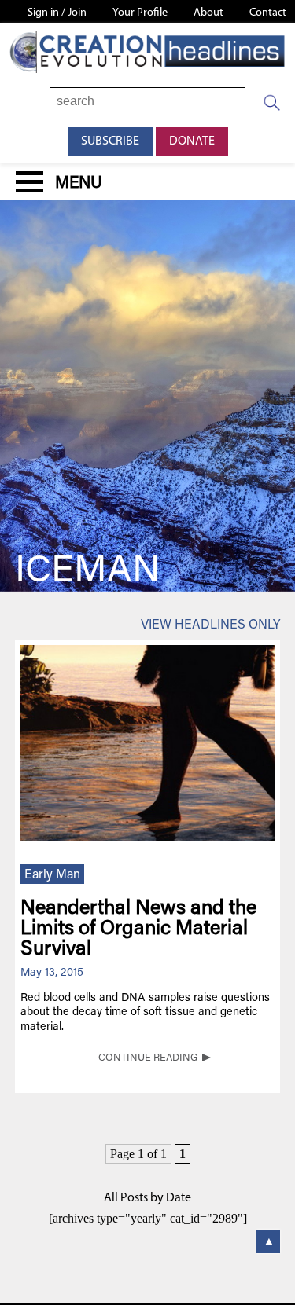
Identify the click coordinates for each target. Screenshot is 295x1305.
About (208, 13)
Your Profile (140, 13)
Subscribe (110, 141)
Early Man (52, 875)
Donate (192, 141)
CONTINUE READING (147, 1058)
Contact (267, 13)
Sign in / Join (57, 13)
